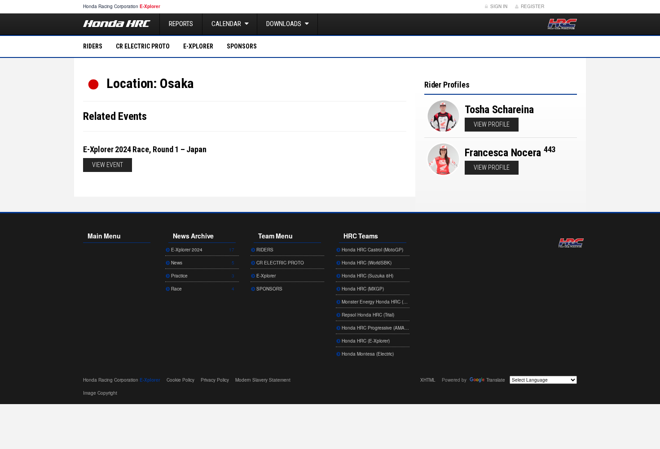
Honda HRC (116, 23)
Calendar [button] (226, 24)
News (202, 263)
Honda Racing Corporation (571, 242)
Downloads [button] (284, 24)
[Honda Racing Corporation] (562, 24)
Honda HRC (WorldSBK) (366, 263)
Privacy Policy (215, 380)
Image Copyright (100, 393)
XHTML (428, 380)
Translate (495, 380)
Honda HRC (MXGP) (362, 289)
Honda (563, 6)
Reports (181, 24)
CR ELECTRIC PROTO (143, 46)
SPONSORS (242, 46)
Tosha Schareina (499, 109)
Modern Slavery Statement (262, 380)
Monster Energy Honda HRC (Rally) (374, 302)
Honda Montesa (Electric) (367, 354)
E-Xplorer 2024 (202, 250)
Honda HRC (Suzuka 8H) (366, 276)
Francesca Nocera (503, 152)
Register (531, 6)
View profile (492, 124)
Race (202, 289)
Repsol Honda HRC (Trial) (367, 315)
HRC (110, 6)
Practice (202, 276)
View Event (107, 164)
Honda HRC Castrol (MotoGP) (371, 250)
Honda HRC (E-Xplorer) (365, 341)
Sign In (498, 6)
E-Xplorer (198, 46)
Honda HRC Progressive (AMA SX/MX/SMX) (374, 328)
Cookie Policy (180, 380)
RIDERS (92, 46)
